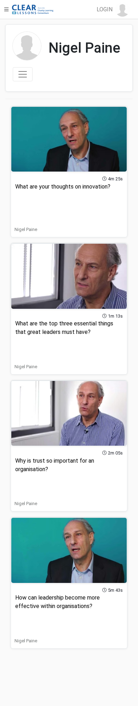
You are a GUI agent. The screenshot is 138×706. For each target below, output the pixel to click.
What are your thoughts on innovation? (62, 186)
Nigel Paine (26, 229)
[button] (113, 9)
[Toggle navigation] (23, 74)
